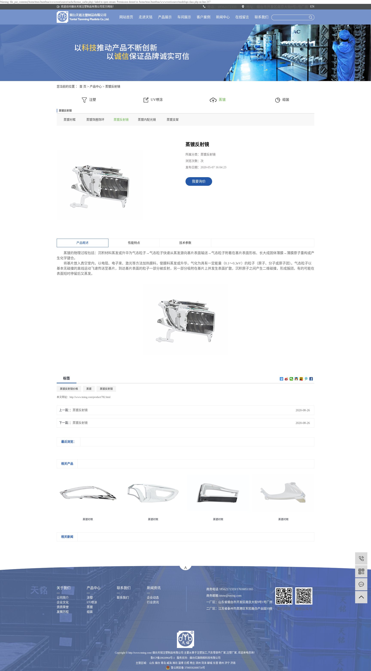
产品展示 (165, 17)
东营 (215, 663)
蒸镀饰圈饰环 (95, 119)
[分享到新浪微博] (286, 379)
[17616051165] (361, 558)
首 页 (82, 86)
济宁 (227, 663)
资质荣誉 (63, 607)
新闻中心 (223, 17)
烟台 (157, 663)
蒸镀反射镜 (112, 86)
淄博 (180, 663)
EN (312, 6)
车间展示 (184, 17)
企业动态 (153, 597)
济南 (233, 663)
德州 (221, 663)
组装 (285, 99)
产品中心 (96, 86)
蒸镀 (222, 99)
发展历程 (63, 611)
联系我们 (261, 17)
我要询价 (199, 181)
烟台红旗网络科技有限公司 (205, 657)
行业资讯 (153, 602)
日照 (186, 663)
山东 (151, 663)
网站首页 (126, 17)
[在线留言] (361, 584)
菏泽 (204, 663)
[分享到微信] (291, 379)
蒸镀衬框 (70, 119)
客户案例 (203, 17)
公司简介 (63, 597)
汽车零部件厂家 (217, 652)
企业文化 (63, 602)
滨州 (198, 663)
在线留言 (242, 17)
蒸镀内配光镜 (147, 119)
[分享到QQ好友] (296, 379)
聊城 (209, 663)
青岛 (163, 663)
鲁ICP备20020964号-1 (163, 657)
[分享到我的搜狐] (301, 379)
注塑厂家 (232, 652)
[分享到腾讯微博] (306, 379)
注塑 (92, 99)
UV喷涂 (157, 99)
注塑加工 (202, 652)
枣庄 (192, 663)
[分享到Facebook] (311, 379)
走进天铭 (145, 17)
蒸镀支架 (173, 119)
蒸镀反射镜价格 (69, 388)
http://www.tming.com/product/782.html (90, 397)
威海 (169, 663)
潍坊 (175, 663)
